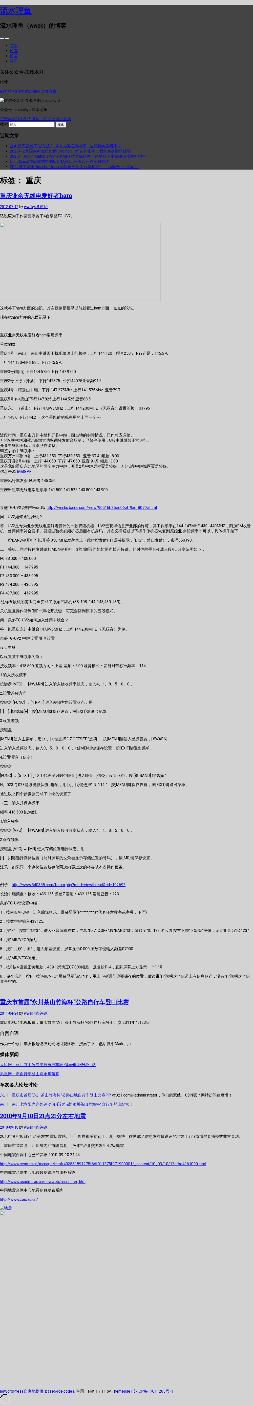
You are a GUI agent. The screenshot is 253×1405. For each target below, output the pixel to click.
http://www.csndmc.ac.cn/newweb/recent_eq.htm (42, 1181)
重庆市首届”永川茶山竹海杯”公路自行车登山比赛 (64, 1002)
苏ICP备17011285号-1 (153, 1391)
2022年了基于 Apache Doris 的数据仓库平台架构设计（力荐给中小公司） (74, 166)
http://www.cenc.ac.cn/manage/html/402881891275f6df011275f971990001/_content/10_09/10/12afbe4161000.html (103, 1164)
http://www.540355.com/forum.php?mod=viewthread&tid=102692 (69, 884)
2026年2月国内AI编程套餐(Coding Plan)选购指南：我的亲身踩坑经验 (70, 151)
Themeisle (121, 1391)
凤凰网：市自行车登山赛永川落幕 (29, 1074)
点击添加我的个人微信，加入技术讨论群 (35, 118)
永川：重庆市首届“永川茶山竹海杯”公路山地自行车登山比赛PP (55, 1095)
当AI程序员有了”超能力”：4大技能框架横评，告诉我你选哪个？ (66, 146)
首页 (14, 45)
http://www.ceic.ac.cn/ (19, 1199)
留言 (14, 56)
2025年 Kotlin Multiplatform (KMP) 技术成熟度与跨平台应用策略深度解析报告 (78, 156)
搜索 (4, 124)
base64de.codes (59, 1391)
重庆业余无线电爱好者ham (36, 195)
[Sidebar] (2, 38)
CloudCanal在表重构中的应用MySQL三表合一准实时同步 (59, 161)
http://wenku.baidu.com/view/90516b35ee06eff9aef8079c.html (102, 507)
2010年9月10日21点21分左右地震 (43, 1116)
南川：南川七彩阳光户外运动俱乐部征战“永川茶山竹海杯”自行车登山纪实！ (66, 1104)
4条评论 (41, 206)
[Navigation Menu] (7, 38)
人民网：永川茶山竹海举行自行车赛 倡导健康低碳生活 (48, 1064)
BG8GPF (23, 471)
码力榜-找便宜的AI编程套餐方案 (28, 91)
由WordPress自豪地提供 (21, 1391)
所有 (14, 50)
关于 (14, 61)
